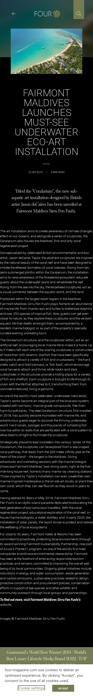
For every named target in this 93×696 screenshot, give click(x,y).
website (5, 605)
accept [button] (63, 688)
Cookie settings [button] (31, 688)
